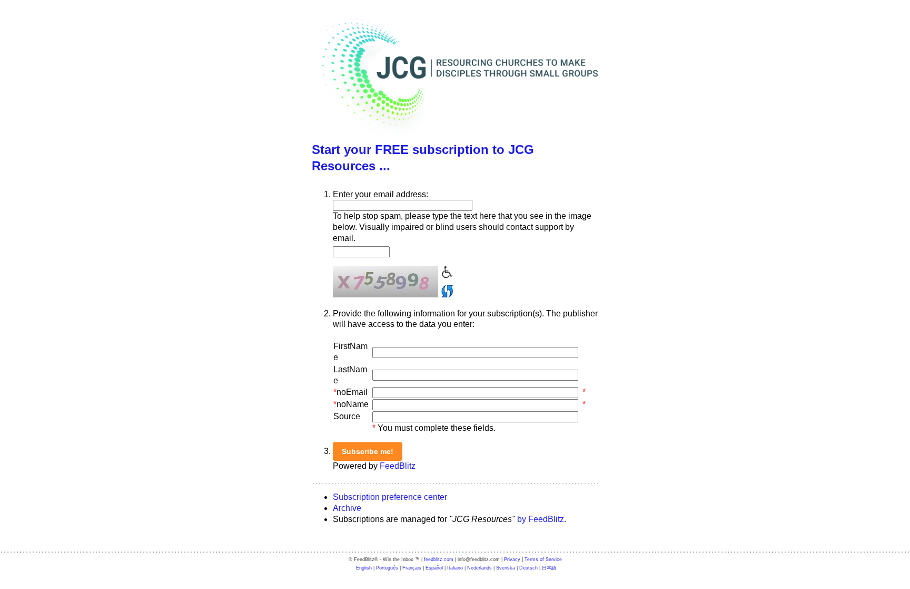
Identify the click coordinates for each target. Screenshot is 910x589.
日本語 (549, 568)
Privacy (512, 559)
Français (411, 568)
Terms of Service (543, 559)
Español (434, 568)
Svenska (505, 568)
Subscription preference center (390, 497)
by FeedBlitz (540, 519)
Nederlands (479, 568)
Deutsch (528, 568)
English (364, 568)
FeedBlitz (398, 465)
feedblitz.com (438, 559)
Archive (347, 508)
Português (387, 568)
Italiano (455, 568)
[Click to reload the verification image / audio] (445, 289)
